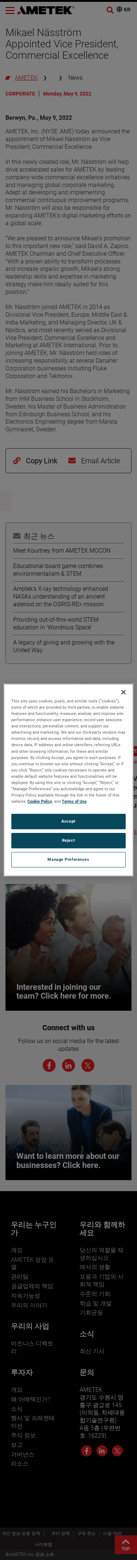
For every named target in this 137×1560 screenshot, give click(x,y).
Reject (68, 840)
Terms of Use (74, 801)
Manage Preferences (68, 859)
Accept (68, 821)
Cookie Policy (39, 801)
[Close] (123, 692)
